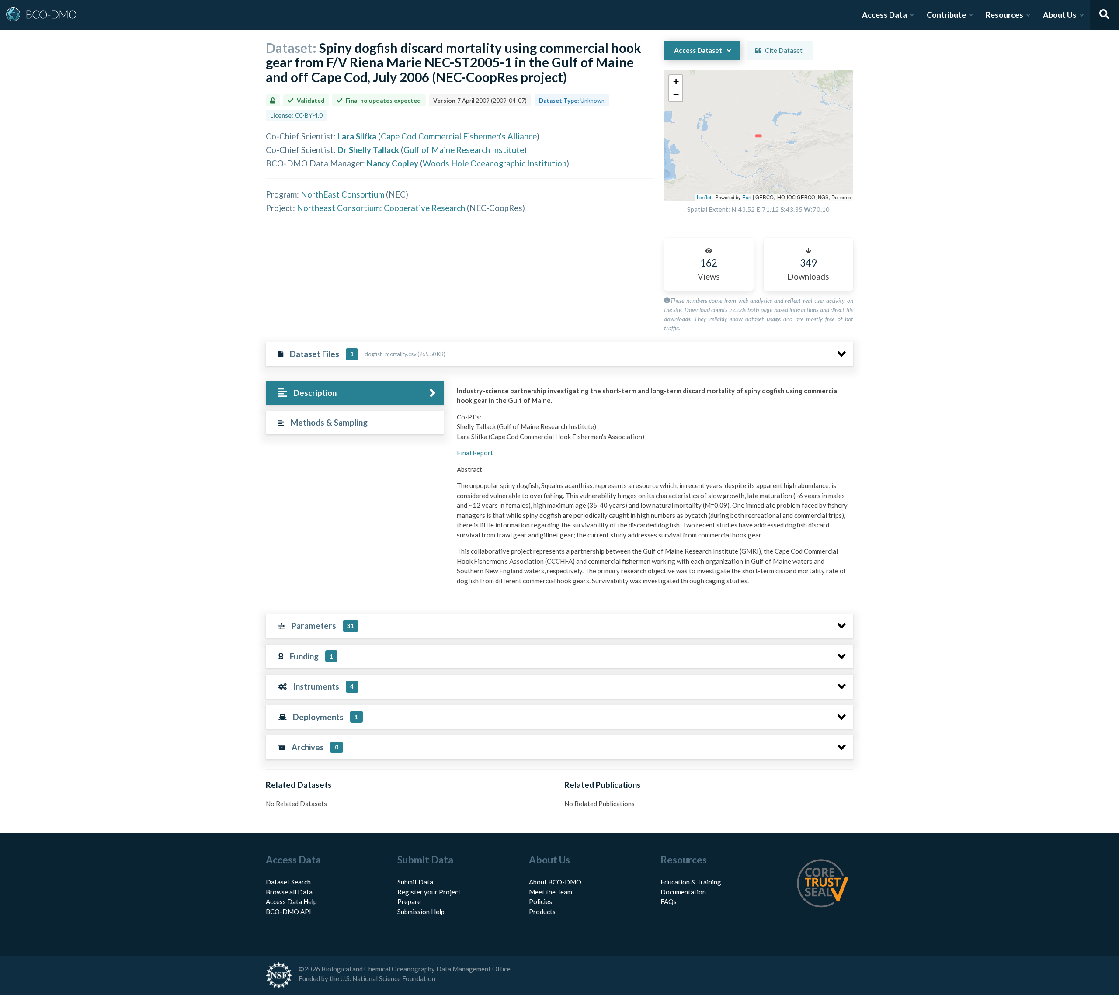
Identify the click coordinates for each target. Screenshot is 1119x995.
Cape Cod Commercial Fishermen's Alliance (459, 136)
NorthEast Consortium (342, 194)
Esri (746, 197)
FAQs (668, 901)
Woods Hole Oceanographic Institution (494, 163)
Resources (1004, 15)
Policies (540, 901)
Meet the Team (550, 892)
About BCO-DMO (555, 882)
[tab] (355, 393)
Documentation (683, 892)
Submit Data (415, 882)
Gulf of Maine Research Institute (463, 150)
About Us (1060, 15)
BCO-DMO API (288, 911)
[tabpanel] (652, 489)
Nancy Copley (392, 163)
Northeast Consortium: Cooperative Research (381, 208)
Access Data (884, 15)
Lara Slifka (356, 136)
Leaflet (704, 197)
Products (542, 911)
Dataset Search (288, 882)
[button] (675, 81)
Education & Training (690, 882)
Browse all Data (289, 892)
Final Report (475, 453)
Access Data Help (291, 901)
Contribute (946, 15)
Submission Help (421, 911)
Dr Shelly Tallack (368, 150)
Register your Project (429, 892)
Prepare (409, 901)
